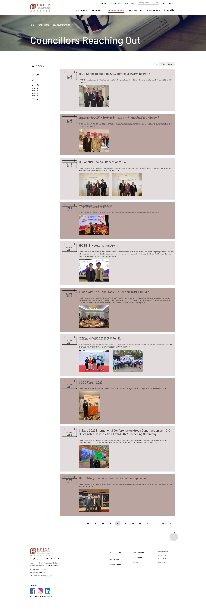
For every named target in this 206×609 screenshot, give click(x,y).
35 (103, 523)
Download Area (163, 551)
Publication (152, 10)
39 (133, 523)
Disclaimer (161, 562)
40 (140, 523)
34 (95, 523)
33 (88, 523)
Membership (96, 10)
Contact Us (169, 10)
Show (156, 64)
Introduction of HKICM (115, 553)
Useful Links (162, 555)
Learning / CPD (135, 10)
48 (163, 523)
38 (125, 523)
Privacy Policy (162, 559)
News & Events (115, 10)
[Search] (157, 3)
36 (110, 523)
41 (147, 523)
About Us (80, 10)
